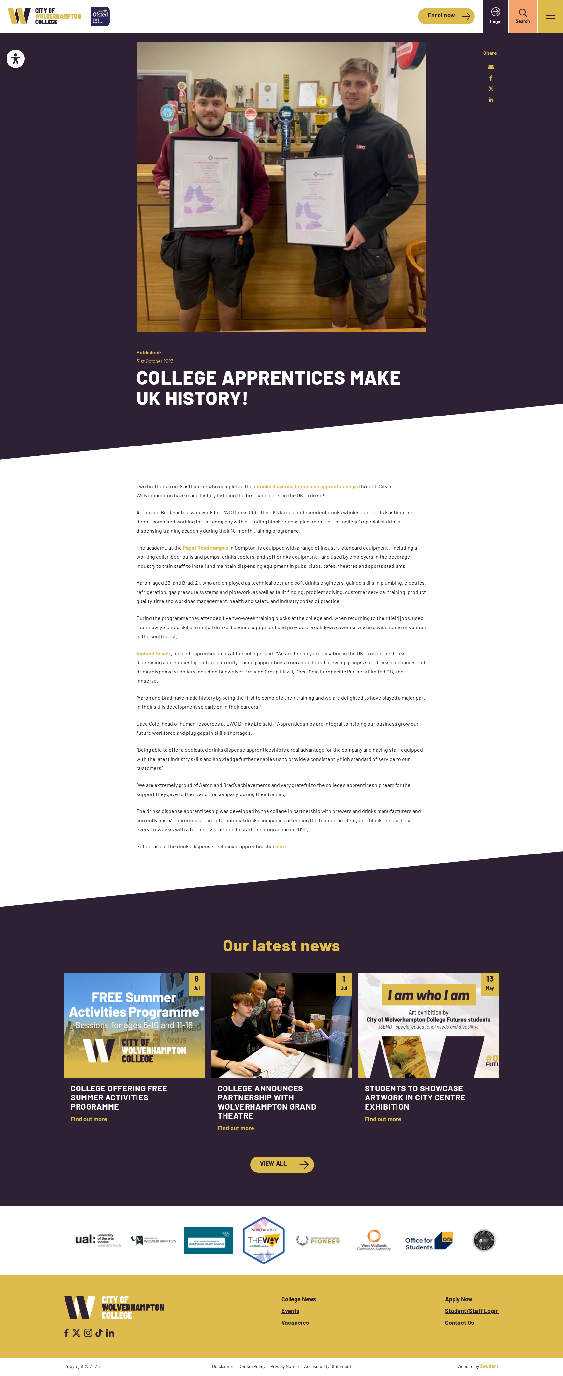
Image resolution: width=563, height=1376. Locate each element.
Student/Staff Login (472, 1312)
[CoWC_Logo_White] (114, 1307)
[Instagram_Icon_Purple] (88, 1333)
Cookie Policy (251, 1366)
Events (290, 1312)
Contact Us (459, 1323)
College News (299, 1300)
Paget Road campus (205, 548)
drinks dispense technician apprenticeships (307, 487)
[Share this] (491, 78)
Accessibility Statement (327, 1366)
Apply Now (458, 1300)
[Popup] (550, 16)
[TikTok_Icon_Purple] (99, 1333)
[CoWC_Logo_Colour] (44, 16)
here (280, 847)
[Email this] (491, 67)
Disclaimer (222, 1366)
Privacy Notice (284, 1366)
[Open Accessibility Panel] (16, 59)
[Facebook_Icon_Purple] (66, 1333)
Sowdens (489, 1366)
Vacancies (295, 1323)
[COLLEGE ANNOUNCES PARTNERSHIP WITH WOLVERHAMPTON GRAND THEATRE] (281, 1056)
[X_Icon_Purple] (76, 1333)
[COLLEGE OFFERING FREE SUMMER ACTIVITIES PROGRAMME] (134, 1056)
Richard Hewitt (154, 654)
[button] (523, 13)
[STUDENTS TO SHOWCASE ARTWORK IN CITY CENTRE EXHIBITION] (428, 1056)
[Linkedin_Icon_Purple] (110, 1333)
